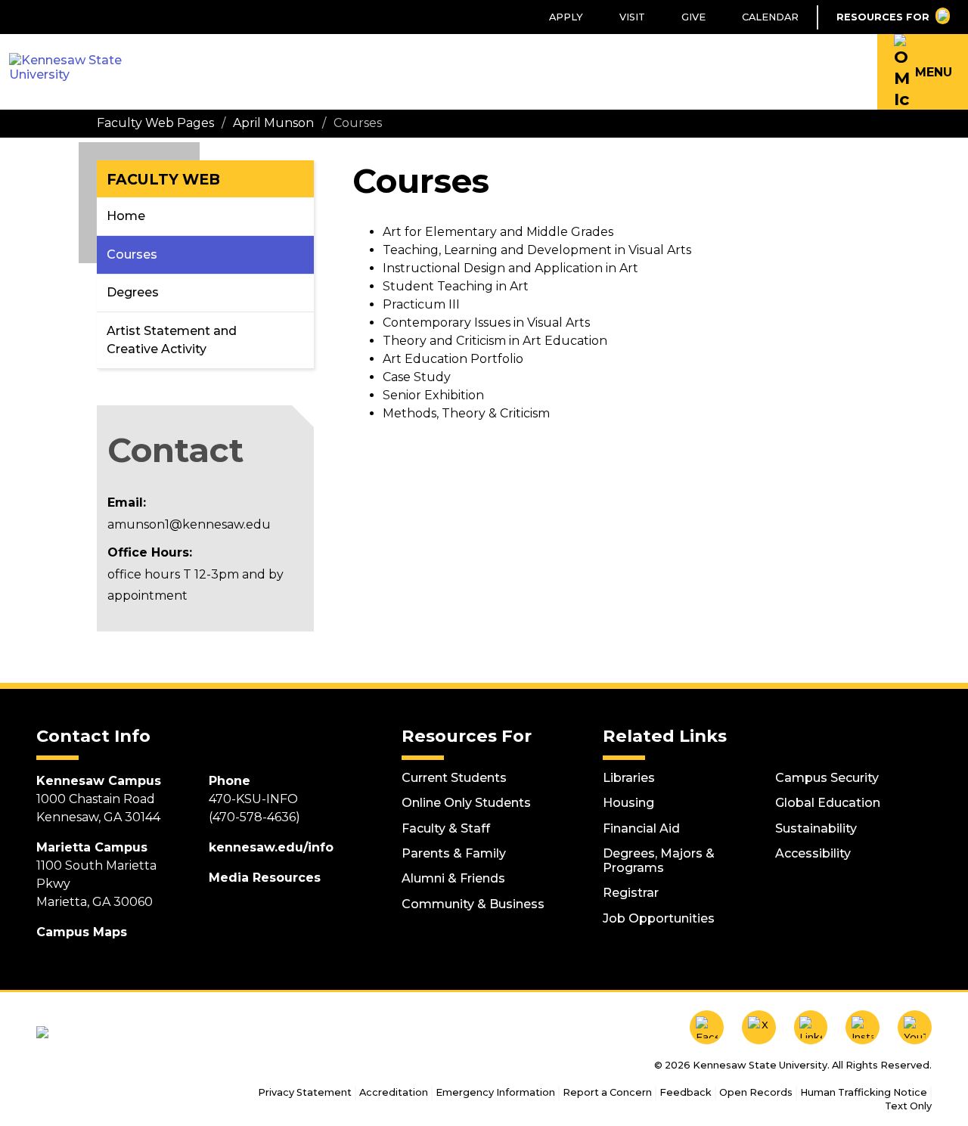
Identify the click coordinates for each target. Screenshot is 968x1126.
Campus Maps (81, 932)
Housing (628, 803)
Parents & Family (454, 853)
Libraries (629, 778)
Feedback (685, 1092)
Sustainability (816, 828)
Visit (632, 17)
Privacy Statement (305, 1092)
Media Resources (265, 877)
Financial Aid (641, 828)
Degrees (133, 292)
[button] (922, 72)
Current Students (454, 778)
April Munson (273, 123)
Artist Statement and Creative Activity (172, 340)
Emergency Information (495, 1092)
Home (126, 216)
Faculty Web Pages (155, 123)
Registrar (631, 893)
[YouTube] (915, 1027)
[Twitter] (759, 1027)
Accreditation (393, 1092)
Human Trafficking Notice (863, 1092)
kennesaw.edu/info (271, 847)
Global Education (827, 803)
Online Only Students (466, 803)
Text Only (908, 1106)
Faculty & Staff (446, 828)
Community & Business (473, 904)
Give (693, 17)
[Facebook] (707, 1027)
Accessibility (813, 853)
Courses (132, 254)
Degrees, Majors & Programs (659, 860)
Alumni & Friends (453, 878)
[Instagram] (862, 1027)
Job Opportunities (659, 918)
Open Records (756, 1092)
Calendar (770, 17)
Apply (566, 17)
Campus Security (827, 778)
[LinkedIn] (811, 1027)
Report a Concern (607, 1092)
